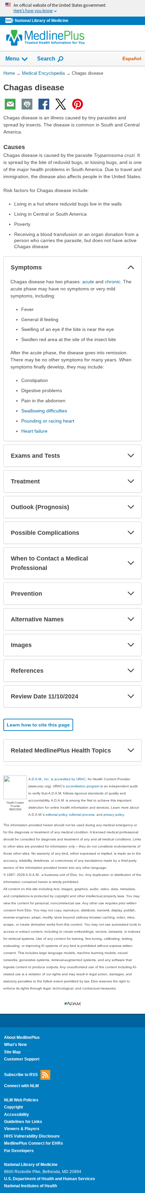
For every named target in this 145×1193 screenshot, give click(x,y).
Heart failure (34, 431)
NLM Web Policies (21, 1100)
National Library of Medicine (41, 20)
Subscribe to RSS (21, 1074)
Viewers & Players (21, 1128)
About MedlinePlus (22, 1037)
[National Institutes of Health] (10, 20)
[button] (131, 267)
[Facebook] (44, 104)
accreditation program (82, 786)
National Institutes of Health (30, 1186)
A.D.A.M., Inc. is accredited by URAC (57, 779)
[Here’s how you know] (72, 8)
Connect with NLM (21, 1085)
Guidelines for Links (23, 1121)
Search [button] (46, 58)
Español (131, 58)
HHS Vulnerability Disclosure (32, 1136)
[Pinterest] (77, 104)
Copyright (13, 1107)
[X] (60, 104)
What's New (15, 1044)
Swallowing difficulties (44, 410)
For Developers (19, 1150)
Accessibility (16, 1114)
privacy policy (114, 814)
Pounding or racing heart (47, 421)
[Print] (27, 104)
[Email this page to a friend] (10, 104)
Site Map (12, 1052)
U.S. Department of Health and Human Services (49, 1178)
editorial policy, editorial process (70, 814)
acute (88, 281)
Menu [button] (12, 59)
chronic (112, 281)
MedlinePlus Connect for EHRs (33, 1143)
